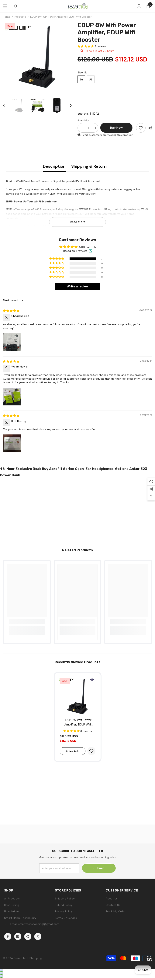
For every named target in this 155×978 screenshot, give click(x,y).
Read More (77, 222)
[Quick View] (92, 679)
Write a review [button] (77, 286)
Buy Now (77, 972)
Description (54, 166)
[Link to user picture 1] (12, 342)
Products (20, 16)
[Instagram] (17, 936)
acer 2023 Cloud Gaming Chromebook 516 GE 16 (42, 965)
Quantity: (83, 120)
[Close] (72, 956)
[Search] (16, 6)
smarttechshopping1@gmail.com (38, 924)
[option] (37, 56)
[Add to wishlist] (141, 128)
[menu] (5, 6)
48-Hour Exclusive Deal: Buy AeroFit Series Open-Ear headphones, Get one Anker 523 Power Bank (73, 472)
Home (6, 16)
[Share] (149, 128)
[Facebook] (7, 936)
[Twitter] (37, 936)
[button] (4, 105)
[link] (27, 621)
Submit (99, 868)
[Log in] (139, 6)
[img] (11, 310)
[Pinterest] (27, 936)
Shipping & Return (89, 166)
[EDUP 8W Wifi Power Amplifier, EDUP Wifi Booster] (77, 696)
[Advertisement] (77, 508)
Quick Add (72, 751)
